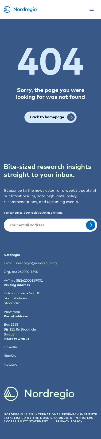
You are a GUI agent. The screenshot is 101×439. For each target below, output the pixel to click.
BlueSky (10, 356)
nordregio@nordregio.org (36, 263)
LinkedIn (10, 347)
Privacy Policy (69, 421)
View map (12, 312)
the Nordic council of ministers (63, 417)
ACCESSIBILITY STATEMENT (26, 421)
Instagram (12, 364)
